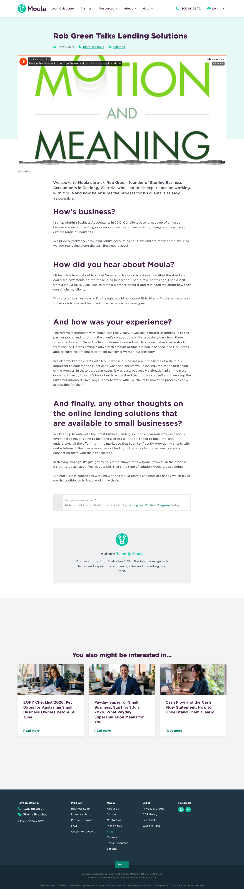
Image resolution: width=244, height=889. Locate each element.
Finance (119, 47)
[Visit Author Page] (122, 539)
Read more (31, 730)
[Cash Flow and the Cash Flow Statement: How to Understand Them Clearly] (193, 680)
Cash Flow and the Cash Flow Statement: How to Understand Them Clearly (190, 707)
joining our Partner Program (149, 505)
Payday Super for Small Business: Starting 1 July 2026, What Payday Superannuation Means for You (119, 712)
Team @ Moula (93, 47)
